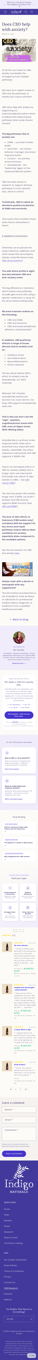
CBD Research (11, 1288)
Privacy (7, 1277)
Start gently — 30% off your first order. (19, 715)
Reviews (8, 1220)
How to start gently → (12, 769)
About (7, 1226)
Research (8, 1232)
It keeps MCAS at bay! (22, 1030)
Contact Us (9, 1282)
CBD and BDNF (9, 506)
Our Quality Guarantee (15, 1259)
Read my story (18, 663)
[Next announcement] (34, 4)
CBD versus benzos (12, 260)
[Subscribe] (31, 1319)
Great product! (20, 1065)
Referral (8, 1299)
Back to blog (20, 619)
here (17, 553)
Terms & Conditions (14, 1271)
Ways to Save (11, 1237)
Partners (8, 1294)
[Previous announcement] (4, 4)
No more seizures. (21, 945)
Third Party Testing (13, 1243)
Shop (6, 1214)
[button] (5, 12)
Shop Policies (10, 1265)
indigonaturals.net (17, 1331)
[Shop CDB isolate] (17, 576)
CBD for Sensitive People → (14, 799)
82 (26, 1089)
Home (7, 1209)
